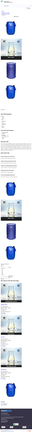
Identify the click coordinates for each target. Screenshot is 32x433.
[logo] (2, 2)
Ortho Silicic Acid (3, 369)
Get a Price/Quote (3, 346)
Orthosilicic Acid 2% (4, 304)
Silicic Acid (2, 337)
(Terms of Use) (11, 430)
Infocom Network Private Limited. (10, 431)
